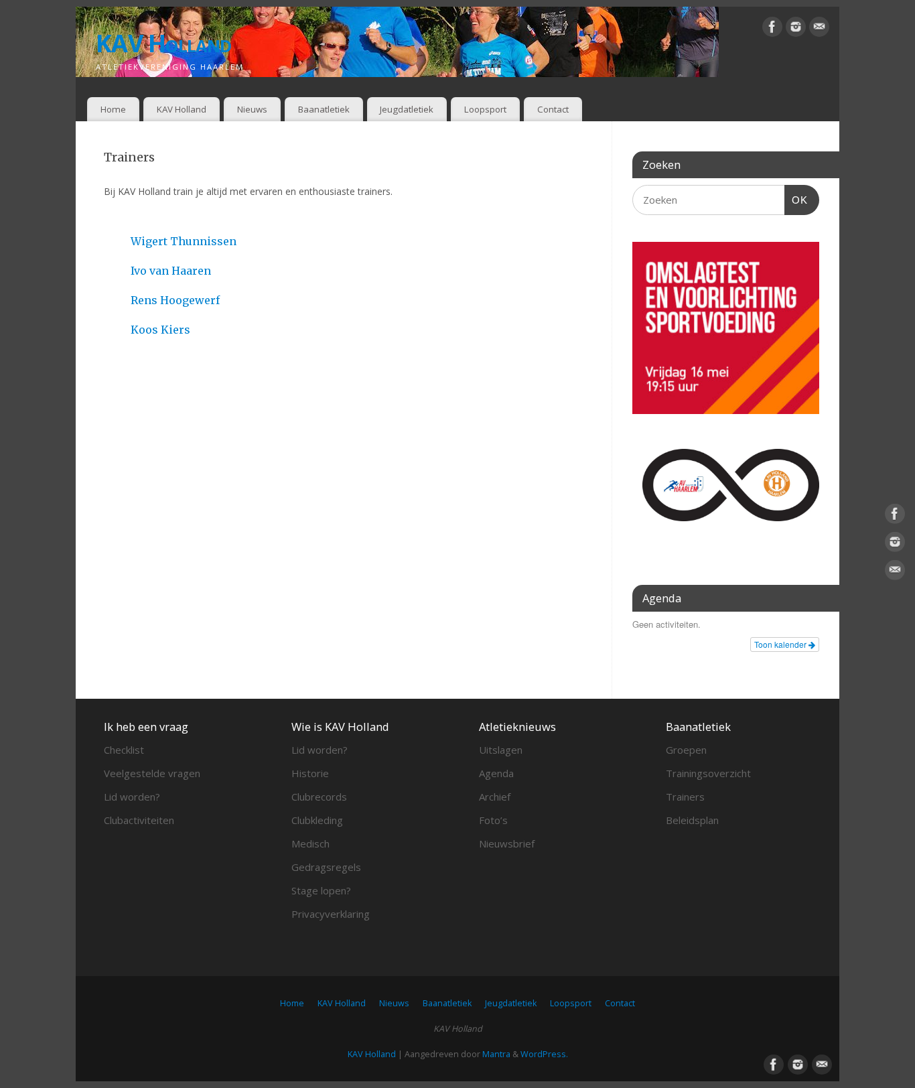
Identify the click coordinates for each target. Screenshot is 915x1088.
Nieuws (252, 109)
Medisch (310, 843)
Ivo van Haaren (171, 270)
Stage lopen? (321, 890)
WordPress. (544, 1054)
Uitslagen (500, 749)
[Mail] (819, 29)
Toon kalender (781, 644)
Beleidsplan (692, 820)
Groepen (686, 749)
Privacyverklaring (330, 914)
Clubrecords (319, 796)
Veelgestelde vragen (152, 773)
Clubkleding (317, 820)
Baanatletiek (324, 109)
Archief (494, 796)
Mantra (496, 1054)
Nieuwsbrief (507, 843)
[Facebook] (772, 29)
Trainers (685, 796)
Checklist (124, 749)
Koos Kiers (160, 329)
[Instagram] (796, 29)
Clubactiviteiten (139, 820)
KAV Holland (163, 43)
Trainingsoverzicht (708, 773)
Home (113, 109)
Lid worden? (132, 796)
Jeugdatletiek (406, 109)
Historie (310, 773)
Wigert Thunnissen (183, 241)
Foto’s (493, 820)
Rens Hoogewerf (175, 300)
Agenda (496, 773)
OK (796, 200)
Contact (553, 109)
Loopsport (485, 109)
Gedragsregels (326, 867)
